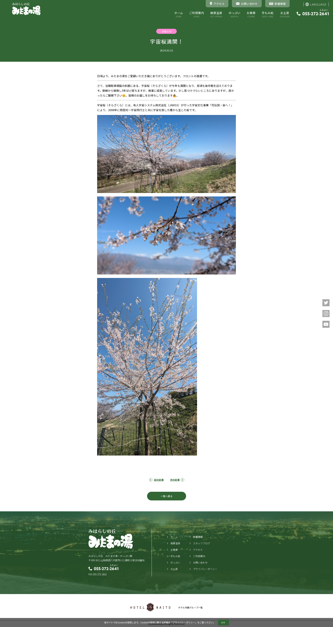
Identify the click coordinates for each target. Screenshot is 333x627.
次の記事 (175, 480)
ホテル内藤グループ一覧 (190, 607)
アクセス (198, 549)
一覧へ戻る (166, 496)
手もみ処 (268, 14)
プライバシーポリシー (184, 622)
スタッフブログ (201, 543)
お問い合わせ (200, 562)
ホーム (178, 14)
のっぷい (234, 14)
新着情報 (198, 537)
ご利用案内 (196, 14)
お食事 (251, 14)
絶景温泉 (216, 14)
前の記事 (158, 480)
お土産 (285, 14)
